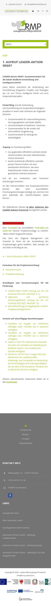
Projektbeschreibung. (13, 274)
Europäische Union (11, 513)
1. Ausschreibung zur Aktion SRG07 (19, 256)
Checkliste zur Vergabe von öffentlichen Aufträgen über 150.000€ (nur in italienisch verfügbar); (28, 335)
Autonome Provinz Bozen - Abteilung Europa (22, 545)
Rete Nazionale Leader (13, 520)
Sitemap (25, 439)
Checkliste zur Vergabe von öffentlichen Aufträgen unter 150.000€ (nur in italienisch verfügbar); (28, 326)
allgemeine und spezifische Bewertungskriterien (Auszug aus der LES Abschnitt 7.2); (28, 300)
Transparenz (25, 443)
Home (5, 55)
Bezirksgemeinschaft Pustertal (16, 527)
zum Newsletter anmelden (16, 11)
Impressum (25, 430)
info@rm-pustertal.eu (36, 4)
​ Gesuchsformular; (12, 269)
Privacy (25, 434)
